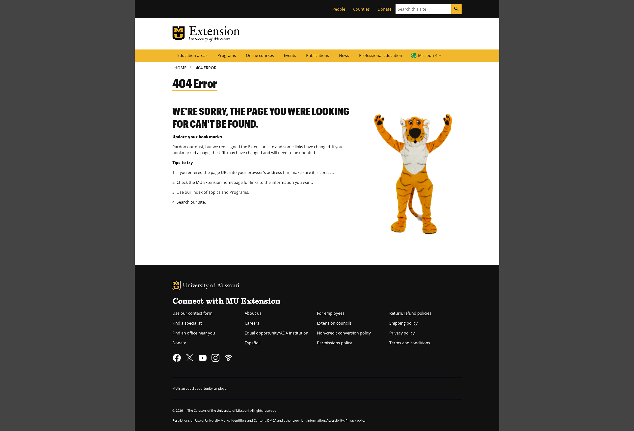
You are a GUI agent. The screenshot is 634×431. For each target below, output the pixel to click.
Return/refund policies (410, 313)
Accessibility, (335, 420)
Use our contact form (192, 313)
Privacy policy (402, 333)
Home (180, 68)
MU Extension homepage (219, 182)
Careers (252, 323)
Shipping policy (403, 323)
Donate (385, 9)
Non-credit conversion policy (344, 333)
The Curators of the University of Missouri (218, 410)
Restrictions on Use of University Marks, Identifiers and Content (219, 420)
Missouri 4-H (430, 55)
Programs (226, 55)
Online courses (260, 55)
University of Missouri (211, 286)
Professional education (380, 55)
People (338, 9)
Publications (317, 55)
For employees (330, 313)
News (344, 55)
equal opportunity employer (207, 388)
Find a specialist (187, 323)
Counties (361, 9)
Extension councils (334, 323)
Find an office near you (193, 333)
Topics (214, 192)
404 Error (206, 68)
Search (183, 202)
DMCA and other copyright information (296, 420)
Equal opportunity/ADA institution (276, 333)
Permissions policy (334, 343)
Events (290, 55)
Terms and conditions (409, 343)
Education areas (192, 55)
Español (252, 343)
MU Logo (176, 285)
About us (253, 313)
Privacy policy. (355, 420)
